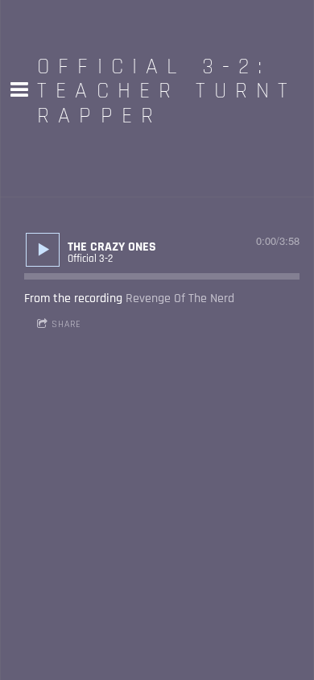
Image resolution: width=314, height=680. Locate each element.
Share (66, 324)
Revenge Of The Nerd (180, 298)
